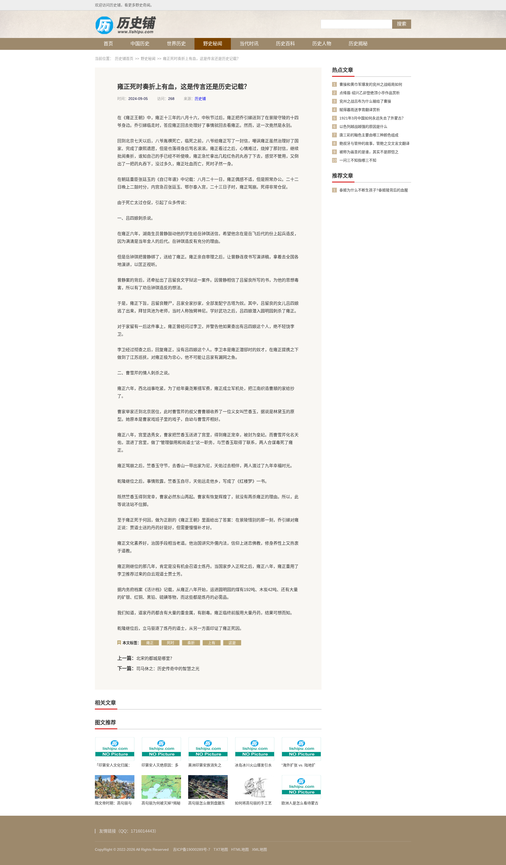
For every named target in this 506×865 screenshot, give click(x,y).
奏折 (191, 643)
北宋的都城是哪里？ (155, 658)
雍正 (150, 643)
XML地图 (259, 849)
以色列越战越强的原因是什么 (363, 126)
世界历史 (176, 43)
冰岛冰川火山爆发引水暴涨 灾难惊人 (253, 765)
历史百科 (285, 43)
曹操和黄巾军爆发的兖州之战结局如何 (370, 84)
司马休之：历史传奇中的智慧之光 (168, 668)
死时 (170, 643)
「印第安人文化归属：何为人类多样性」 (113, 765)
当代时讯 (249, 43)
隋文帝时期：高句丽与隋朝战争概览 (113, 803)
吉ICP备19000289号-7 (191, 849)
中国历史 (139, 43)
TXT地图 (220, 849)
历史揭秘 (358, 43)
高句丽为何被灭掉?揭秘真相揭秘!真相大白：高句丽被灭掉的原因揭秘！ (161, 803)
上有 (211, 643)
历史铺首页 (124, 58)
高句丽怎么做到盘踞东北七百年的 (206, 803)
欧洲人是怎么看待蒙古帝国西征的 (299, 803)
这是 (232, 643)
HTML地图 (240, 849)
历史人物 (321, 43)
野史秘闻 (212, 43)
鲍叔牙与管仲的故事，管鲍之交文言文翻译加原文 (374, 143)
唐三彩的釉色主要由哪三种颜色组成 (368, 135)
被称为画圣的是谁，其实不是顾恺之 (368, 152)
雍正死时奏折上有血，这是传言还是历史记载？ (201, 58)
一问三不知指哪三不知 (357, 160)
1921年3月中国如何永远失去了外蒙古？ (372, 118)
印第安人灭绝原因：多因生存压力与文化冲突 (160, 765)
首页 (108, 43)
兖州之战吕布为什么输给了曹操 (365, 101)
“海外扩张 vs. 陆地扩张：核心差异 (298, 765)
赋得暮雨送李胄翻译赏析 (359, 110)
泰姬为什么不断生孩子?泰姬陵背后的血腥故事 (373, 190)
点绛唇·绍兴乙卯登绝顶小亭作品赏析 (369, 93)
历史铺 (200, 98)
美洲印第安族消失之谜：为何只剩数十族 (204, 765)
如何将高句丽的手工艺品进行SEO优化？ (253, 803)
